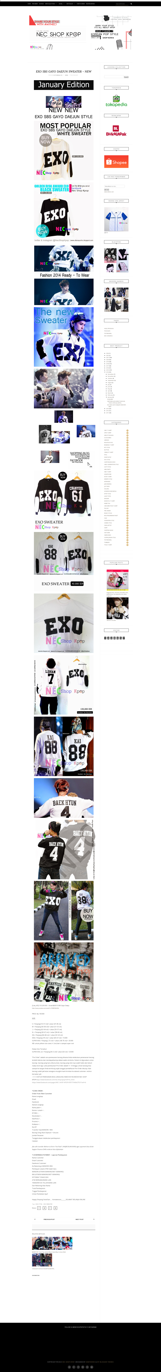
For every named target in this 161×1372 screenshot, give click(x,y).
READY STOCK (108, 513)
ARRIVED (106, 440)
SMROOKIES (107, 535)
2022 (107, 355)
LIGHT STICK (107, 496)
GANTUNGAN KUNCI (109, 462)
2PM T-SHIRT (107, 433)
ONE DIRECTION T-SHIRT (110, 506)
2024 (107, 353)
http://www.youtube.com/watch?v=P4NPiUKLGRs (45, 1008)
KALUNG (106, 489)
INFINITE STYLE (108, 479)
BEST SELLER (70, 3)
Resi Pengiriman (90, 3)
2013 (107, 408)
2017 (107, 366)
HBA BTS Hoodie (111, 620)
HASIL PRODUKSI (109, 328)
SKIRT (105, 528)
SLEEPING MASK (108, 530)
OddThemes (90, 1362)
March (109, 393)
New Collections (50, 3)
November (111, 376)
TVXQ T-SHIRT (108, 545)
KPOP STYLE (107, 494)
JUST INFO (107, 486)
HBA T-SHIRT (107, 472)
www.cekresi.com (109, 192)
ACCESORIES (107, 438)
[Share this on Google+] (50, 1208)
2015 (107, 370)
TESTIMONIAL (108, 333)
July (109, 384)
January (110, 397)
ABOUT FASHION (108, 435)
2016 (107, 368)
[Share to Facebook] (39, 1208)
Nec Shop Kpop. (68, 1362)
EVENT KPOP (107, 457)
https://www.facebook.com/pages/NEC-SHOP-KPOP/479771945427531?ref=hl (59, 1082)
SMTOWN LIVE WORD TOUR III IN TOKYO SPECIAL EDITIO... (116, 402)
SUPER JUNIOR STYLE (110, 537)
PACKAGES (107, 331)
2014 (107, 372)
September (111, 380)
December (111, 374)
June (109, 386)
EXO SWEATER (48, 1204)
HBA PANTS (107, 469)
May (109, 389)
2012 (107, 410)
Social (61, 3)
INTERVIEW (107, 481)
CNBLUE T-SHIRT (108, 452)
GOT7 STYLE (107, 467)
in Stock (41, 3)
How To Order (81, 3)
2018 (107, 364)
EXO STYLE (39, 1204)
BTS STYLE (107, 447)
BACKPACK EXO (108, 442)
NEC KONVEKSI (108, 336)
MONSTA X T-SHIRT (109, 501)
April (109, 391)
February (110, 395)
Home (29, 3)
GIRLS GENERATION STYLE (111, 464)
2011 (107, 413)
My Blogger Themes (105, 1362)
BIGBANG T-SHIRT (109, 445)
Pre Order (35, 3)
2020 (107, 359)
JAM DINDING (107, 484)
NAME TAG (107, 503)
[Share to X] (44, 1208)
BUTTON (106, 450)
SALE (105, 518)
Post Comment (74, 75)
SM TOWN (107, 532)
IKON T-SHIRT (108, 476)
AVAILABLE (110, 399)
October (110, 378)
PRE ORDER (107, 511)
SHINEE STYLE (108, 523)
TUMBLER (106, 542)
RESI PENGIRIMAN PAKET (111, 515)
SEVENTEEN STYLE (109, 520)
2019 (107, 361)
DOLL (105, 455)
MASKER (106, 498)
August (110, 382)
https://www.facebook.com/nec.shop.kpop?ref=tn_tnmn (55, 1080)
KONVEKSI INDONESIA (110, 491)
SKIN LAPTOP (108, 525)
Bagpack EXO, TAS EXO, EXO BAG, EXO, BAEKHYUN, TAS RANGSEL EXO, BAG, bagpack (117, 594)
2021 (107, 357)
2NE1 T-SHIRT (108, 430)
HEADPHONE (107, 474)
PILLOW (106, 508)
